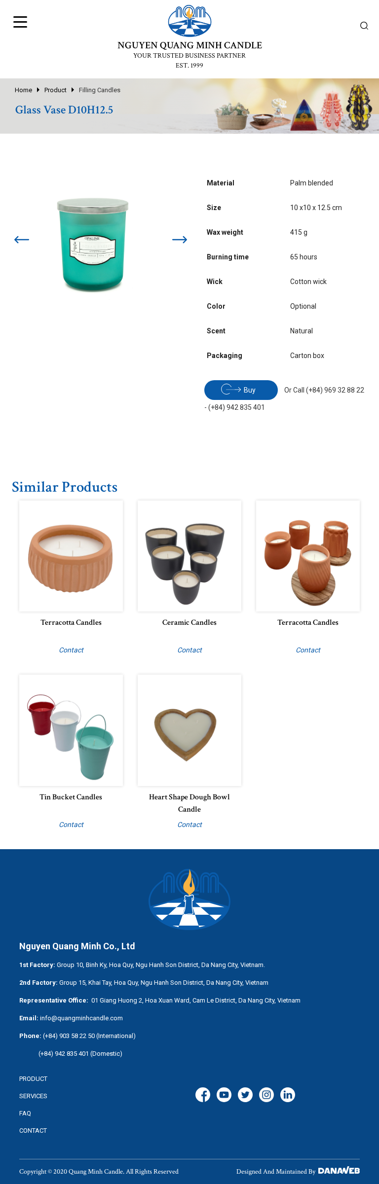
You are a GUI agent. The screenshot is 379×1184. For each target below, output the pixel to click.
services (33, 1096)
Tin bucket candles (70, 797)
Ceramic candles (189, 622)
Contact (71, 650)
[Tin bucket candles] (71, 730)
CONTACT (33, 1130)
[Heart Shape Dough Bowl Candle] (189, 730)
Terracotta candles (71, 622)
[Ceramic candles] (189, 555)
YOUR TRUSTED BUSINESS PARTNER (189, 55)
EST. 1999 (189, 65)
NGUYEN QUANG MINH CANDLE (189, 45)
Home (23, 90)
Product (55, 90)
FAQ (25, 1113)
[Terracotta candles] (71, 555)
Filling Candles (99, 90)
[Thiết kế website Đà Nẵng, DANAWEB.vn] (338, 1171)
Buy (250, 390)
